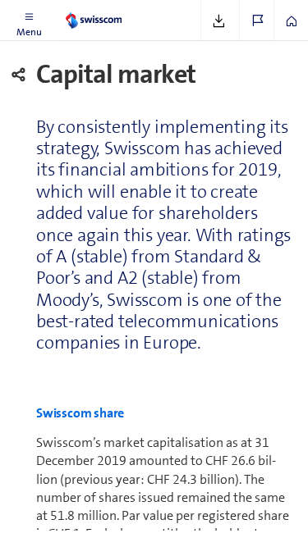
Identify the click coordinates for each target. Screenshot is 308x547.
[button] (28, 20)
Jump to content (123, 10)
